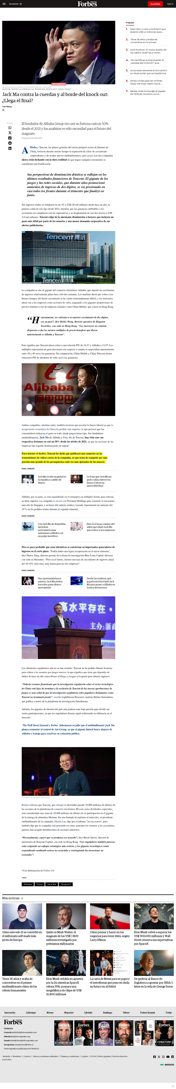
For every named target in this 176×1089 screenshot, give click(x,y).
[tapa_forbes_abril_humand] (84, 1033)
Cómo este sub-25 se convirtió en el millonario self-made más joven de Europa (22, 936)
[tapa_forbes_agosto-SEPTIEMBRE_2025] (164, 1033)
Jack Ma (51, 884)
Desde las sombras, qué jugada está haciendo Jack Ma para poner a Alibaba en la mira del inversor (101, 583)
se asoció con (59, 500)
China (39, 884)
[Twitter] (10, 133)
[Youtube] (168, 1057)
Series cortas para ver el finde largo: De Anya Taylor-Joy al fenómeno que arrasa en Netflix (147, 82)
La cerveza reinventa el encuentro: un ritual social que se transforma (148, 72)
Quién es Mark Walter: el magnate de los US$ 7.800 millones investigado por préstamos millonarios (62, 938)
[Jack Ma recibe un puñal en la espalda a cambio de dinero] (28, 479)
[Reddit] (10, 143)
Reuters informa (30, 804)
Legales (85, 1056)
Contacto (27, 1056)
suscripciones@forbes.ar (24, 1045)
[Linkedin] (10, 148)
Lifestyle (88, 1013)
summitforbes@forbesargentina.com (24, 1041)
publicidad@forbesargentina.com (24, 1032)
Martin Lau (60, 821)
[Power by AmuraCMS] (167, 1064)
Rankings (107, 1013)
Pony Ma (67, 437)
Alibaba (28, 884)
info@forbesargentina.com (20, 1037)
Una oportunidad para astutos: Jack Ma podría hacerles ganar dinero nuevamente (50, 583)
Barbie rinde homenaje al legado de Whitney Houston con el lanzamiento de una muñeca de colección (148, 92)
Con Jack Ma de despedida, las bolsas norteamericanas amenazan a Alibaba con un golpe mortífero (52, 530)
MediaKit (6, 1056)
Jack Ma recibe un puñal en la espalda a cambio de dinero (52, 480)
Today (169, 1013)
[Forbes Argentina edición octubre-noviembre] (144, 1033)
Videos (126, 1013)
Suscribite (155, 4)
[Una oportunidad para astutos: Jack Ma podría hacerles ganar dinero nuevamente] (28, 580)
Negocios (69, 1013)
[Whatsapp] (10, 127)
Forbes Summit (147, 1013)
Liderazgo (31, 1013)
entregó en (61, 804)
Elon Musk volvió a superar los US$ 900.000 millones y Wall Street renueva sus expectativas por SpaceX (153, 938)
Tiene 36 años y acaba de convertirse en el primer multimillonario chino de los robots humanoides (145, 41)
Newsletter (17, 1056)
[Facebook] (10, 138)
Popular (130, 22)
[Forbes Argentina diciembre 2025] (124, 1033)
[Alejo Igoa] (104, 1033)
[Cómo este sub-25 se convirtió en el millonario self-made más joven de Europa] (22, 916)
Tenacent (66, 884)
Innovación (9, 1013)
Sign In (170, 4)
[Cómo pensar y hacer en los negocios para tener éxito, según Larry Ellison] (110, 916)
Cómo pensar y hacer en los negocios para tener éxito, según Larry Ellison (110, 936)
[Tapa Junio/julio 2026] (64, 1033)
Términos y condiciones (69, 1056)
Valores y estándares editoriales (45, 1056)
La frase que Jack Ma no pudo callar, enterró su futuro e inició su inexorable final (99, 481)
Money (50, 1013)
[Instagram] (163, 1057)
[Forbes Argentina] (88, 3)
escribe (57, 697)
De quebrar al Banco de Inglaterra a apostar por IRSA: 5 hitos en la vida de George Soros (153, 983)
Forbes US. (49, 870)
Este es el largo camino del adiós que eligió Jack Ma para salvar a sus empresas (101, 527)
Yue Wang (7, 107)
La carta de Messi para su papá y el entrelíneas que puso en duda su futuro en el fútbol (110, 983)
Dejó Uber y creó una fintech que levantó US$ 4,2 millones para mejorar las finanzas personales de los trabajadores (148, 30)
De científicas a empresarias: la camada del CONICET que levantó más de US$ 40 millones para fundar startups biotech (148, 61)
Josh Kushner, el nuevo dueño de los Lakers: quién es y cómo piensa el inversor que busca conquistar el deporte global (148, 51)
